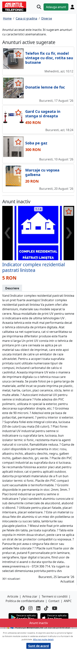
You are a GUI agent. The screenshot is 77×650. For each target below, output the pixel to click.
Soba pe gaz (36, 143)
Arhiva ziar (29, 596)
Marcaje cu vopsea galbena (42, 172)
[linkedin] (38, 608)
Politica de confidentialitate (25, 601)
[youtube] (54, 608)
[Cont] (72, 7)
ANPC (68, 601)
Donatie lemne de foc (45, 87)
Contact (53, 601)
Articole (12, 596)
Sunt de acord (38, 646)
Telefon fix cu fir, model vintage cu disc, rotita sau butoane (49, 58)
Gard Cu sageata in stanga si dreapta (42, 113)
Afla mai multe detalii (43, 639)
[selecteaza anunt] (18, 53)
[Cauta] (39, 6)
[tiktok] (46, 608)
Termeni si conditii (54, 596)
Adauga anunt (56, 7)
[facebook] (22, 608)
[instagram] (30, 608)
